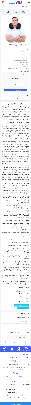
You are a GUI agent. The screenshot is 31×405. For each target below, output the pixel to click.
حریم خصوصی (6, 395)
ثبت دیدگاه (11, 47)
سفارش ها (12, 381)
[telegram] (14, 372)
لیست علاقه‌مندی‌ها (10, 389)
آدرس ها (13, 384)
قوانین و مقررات (22, 398)
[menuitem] (23, 378)
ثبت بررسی (15, 342)
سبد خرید (12, 387)
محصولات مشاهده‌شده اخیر (23, 387)
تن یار (21, 71)
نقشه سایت (25, 395)
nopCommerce (18, 404)
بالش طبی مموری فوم (22, 308)
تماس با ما (7, 398)
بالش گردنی (17, 305)
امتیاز (27, 332)
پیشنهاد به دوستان (22, 98)
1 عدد (15, 87)
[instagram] (17, 372)
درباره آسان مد (14, 398)
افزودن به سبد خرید (15, 90)
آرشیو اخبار (27, 381)
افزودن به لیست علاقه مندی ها (19, 95)
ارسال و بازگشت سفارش (16, 395)
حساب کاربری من (11, 379)
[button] (2, 2)
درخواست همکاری (11, 392)
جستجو (28, 379)
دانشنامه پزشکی (26, 384)
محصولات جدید (26, 389)
